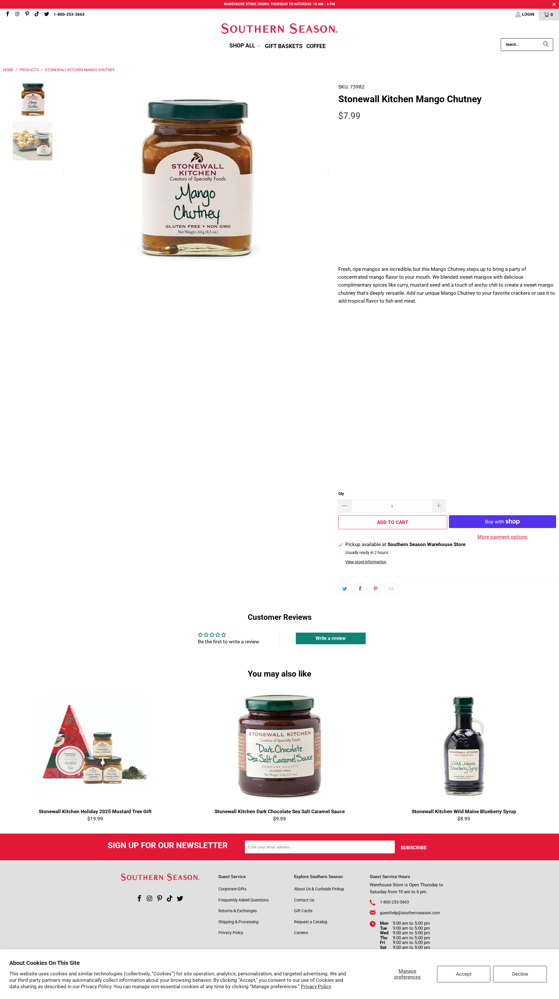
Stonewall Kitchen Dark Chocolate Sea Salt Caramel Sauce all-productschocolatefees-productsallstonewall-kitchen (279, 744)
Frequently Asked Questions (243, 900)
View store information (365, 561)
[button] (245, 46)
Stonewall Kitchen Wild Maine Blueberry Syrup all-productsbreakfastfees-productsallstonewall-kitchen (464, 744)
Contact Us (304, 900)
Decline (520, 974)
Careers (301, 932)
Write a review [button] (331, 638)
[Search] (546, 44)
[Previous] (63, 173)
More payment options (502, 537)
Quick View (279, 758)
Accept (464, 974)
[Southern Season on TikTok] (37, 14)
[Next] (328, 173)
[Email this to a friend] (391, 588)
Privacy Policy (316, 986)
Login (528, 14)
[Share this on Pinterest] (375, 588)
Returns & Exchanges (237, 910)
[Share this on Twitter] (344, 588)
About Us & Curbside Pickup (319, 889)
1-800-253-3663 (69, 14)
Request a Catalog (310, 921)
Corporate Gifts (232, 889)
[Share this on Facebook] (360, 588)
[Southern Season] (279, 29)
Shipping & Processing (238, 921)
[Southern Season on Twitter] (46, 14)
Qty (341, 493)
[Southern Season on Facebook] (7, 14)
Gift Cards (303, 910)
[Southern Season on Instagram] (17, 14)
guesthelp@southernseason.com (410, 912)
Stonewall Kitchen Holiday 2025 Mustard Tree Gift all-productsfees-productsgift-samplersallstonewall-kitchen (95, 744)
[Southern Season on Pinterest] (27, 14)
